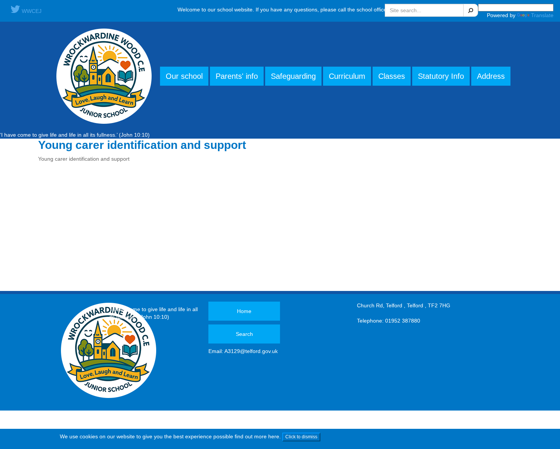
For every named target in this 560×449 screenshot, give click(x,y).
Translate (542, 15)
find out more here (257, 436)
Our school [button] (184, 76)
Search (244, 334)
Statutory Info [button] (441, 76)
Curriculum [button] (347, 76)
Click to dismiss (301, 436)
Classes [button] (391, 76)
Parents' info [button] (237, 76)
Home (244, 311)
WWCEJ (31, 11)
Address (491, 76)
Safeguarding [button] (293, 76)
